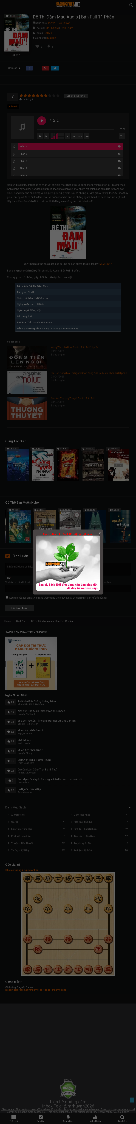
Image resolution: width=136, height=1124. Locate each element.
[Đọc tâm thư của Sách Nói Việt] (68, 589)
